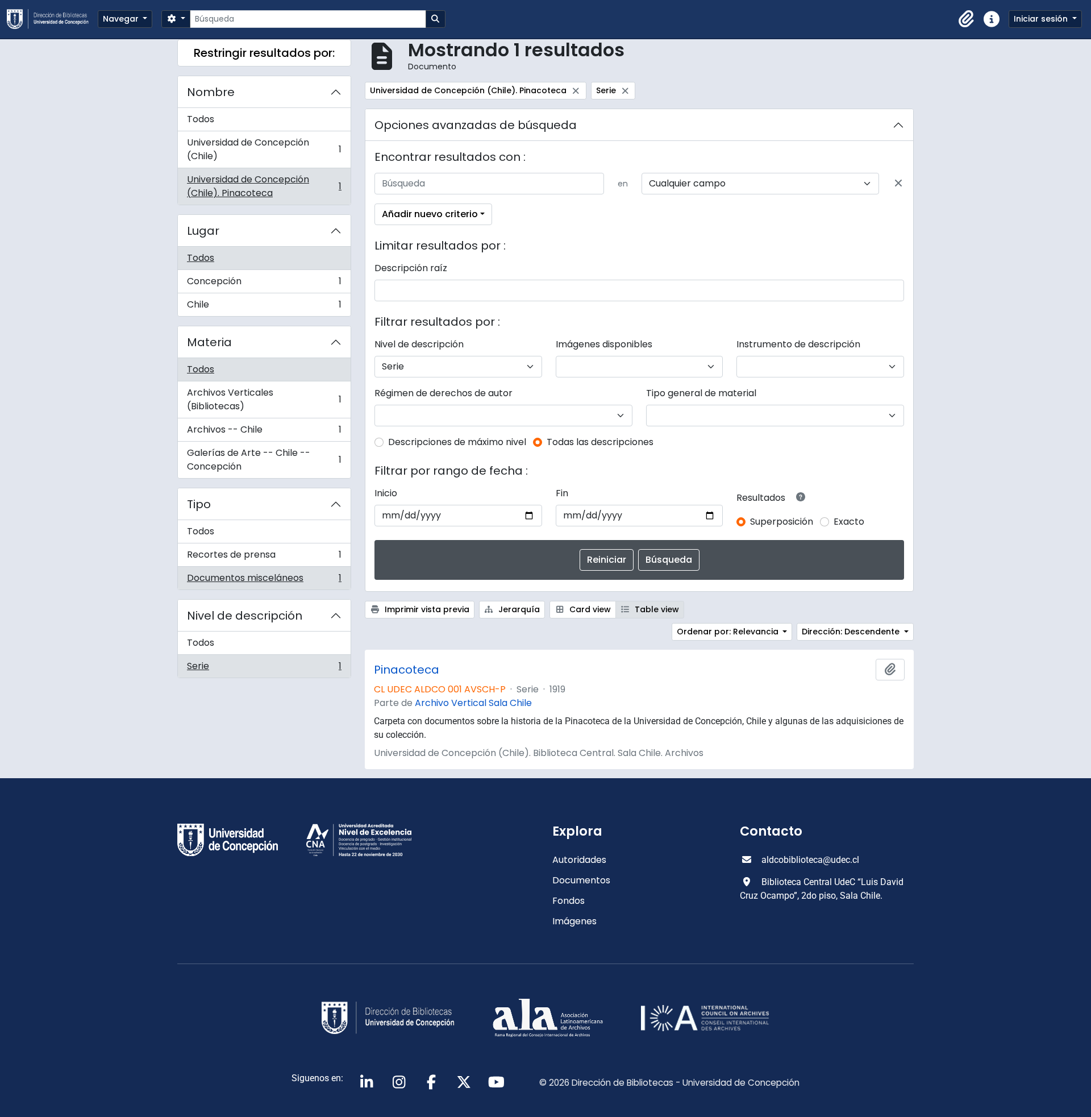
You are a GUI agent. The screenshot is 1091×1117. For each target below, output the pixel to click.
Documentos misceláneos (264, 580)
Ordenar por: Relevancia (729, 631)
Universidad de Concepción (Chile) (264, 149)
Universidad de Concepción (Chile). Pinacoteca (264, 186)
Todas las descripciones (600, 442)
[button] (966, 19)
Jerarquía (518, 609)
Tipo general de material (701, 393)
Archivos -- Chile (264, 432)
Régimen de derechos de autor (443, 393)
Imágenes (574, 921)
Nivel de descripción (244, 616)
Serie (264, 668)
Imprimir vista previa (425, 609)
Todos (200, 119)
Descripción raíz (410, 268)
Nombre (211, 92)
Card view (589, 609)
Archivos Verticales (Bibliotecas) (264, 399)
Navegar (122, 18)
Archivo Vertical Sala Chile (473, 702)
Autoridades (579, 859)
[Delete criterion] (898, 183)
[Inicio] (52, 19)
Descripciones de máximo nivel (457, 442)
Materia (209, 342)
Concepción (264, 284)
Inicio (385, 493)
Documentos (581, 880)
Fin (562, 493)
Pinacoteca (406, 669)
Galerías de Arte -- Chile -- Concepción (264, 459)
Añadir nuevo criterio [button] (430, 214)
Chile (264, 307)
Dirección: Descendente (852, 631)
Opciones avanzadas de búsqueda (475, 125)
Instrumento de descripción (798, 344)
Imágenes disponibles (604, 344)
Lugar (203, 231)
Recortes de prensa (264, 557)
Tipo (199, 504)
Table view (655, 609)
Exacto (849, 521)
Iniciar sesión (1042, 18)
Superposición (781, 521)
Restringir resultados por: (264, 53)
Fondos (568, 900)
